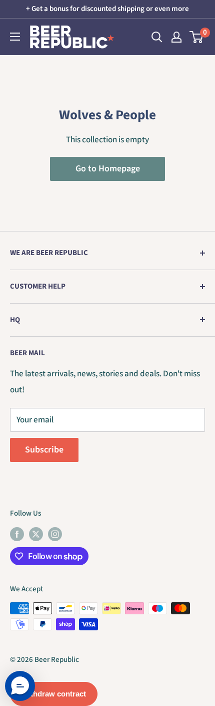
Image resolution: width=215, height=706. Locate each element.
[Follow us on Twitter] (36, 534)
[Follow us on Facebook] (17, 534)
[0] (196, 37)
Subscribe (44, 449)
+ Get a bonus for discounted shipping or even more (107, 9)
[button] (20, 686)
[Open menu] (15, 37)
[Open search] (157, 37)
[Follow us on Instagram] (55, 534)
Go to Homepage (108, 168)
